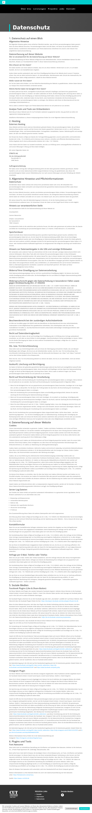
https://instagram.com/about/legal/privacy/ (29, 738)
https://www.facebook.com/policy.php (48, 667)
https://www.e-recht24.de (21, 778)
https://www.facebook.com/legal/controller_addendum (55, 649)
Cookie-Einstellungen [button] (71, 808)
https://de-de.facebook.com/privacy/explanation (56, 617)
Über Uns (26, 9)
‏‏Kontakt (38, 794)
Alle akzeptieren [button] (84, 808)
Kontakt (71, 9)
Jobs (62, 9)
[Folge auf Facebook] (3, 2)
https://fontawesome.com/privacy (23, 775)
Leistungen (39, 9)
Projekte (53, 9)
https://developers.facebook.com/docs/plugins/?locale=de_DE (59, 601)
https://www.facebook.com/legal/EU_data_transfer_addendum (31, 665)
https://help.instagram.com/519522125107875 (64, 730)
